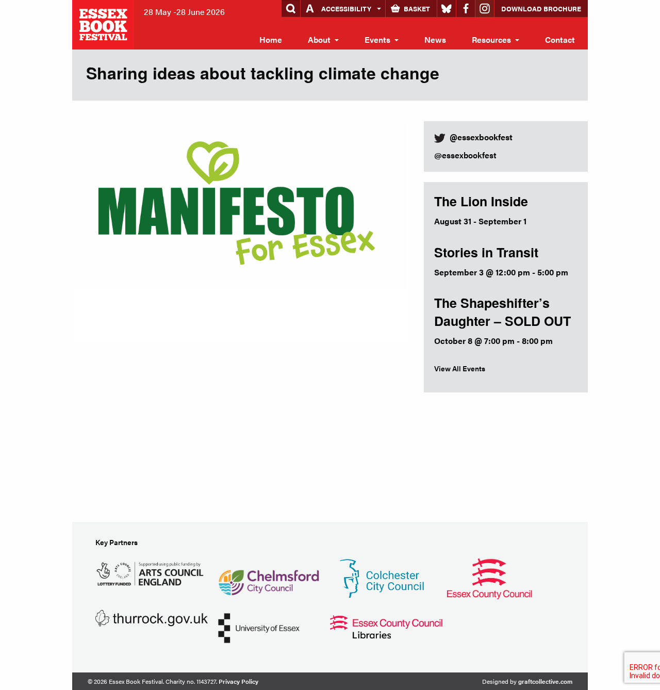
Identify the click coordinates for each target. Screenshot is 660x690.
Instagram (484, 8)
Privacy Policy (238, 681)
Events (377, 39)
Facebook (465, 8)
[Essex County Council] (489, 577)
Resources (491, 39)
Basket (417, 8)
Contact (560, 39)
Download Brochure (541, 8)
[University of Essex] (258, 627)
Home (270, 39)
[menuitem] (270, 40)
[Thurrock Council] (151, 617)
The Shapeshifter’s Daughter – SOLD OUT (502, 311)
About (319, 39)
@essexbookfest (465, 155)
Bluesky (446, 8)
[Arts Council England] (151, 572)
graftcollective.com (545, 681)
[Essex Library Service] (386, 626)
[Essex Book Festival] (104, 23)
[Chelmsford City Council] (268, 577)
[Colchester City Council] (381, 577)
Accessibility (346, 8)
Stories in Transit (486, 252)
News (435, 39)
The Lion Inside (481, 201)
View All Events (459, 368)
